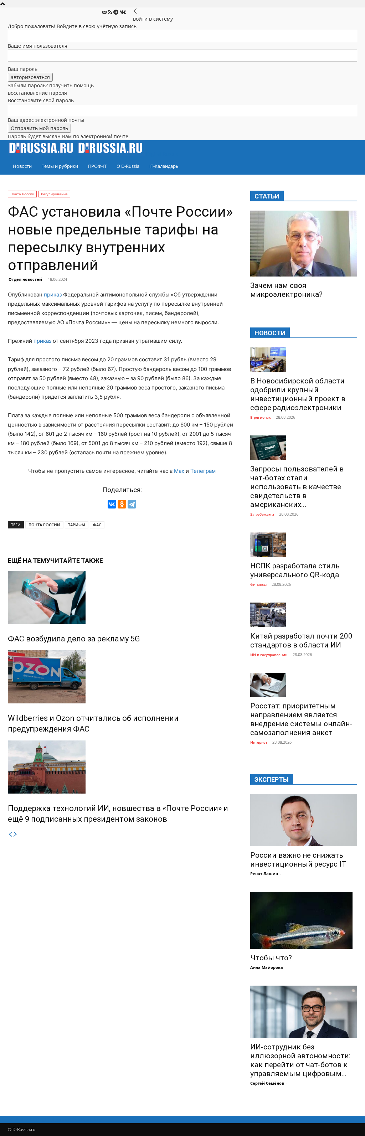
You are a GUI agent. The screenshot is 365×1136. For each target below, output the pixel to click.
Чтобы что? (271, 958)
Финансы (258, 584)
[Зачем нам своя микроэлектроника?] (303, 244)
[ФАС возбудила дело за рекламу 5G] (122, 597)
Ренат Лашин (264, 873)
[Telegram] (116, 12)
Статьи (267, 196)
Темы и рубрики (60, 166)
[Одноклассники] (122, 504)
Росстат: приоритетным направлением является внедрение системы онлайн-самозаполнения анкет (301, 719)
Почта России (22, 193)
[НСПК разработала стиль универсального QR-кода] (303, 544)
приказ (53, 294)
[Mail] (105, 12)
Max (179, 471)
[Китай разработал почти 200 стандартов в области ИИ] (303, 615)
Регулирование (54, 193)
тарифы (76, 524)
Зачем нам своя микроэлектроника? (286, 290)
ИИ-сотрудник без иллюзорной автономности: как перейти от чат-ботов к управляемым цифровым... (300, 1060)
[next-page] (15, 834)
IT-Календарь (164, 166)
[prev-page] (10, 834)
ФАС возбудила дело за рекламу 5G (74, 638)
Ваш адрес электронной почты (46, 120)
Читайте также (76, 560)
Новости (22, 166)
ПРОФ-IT (97, 166)
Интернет (258, 742)
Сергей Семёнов (267, 1083)
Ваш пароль (22, 69)
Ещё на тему (29, 560)
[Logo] (42, 153)
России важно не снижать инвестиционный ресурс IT (298, 859)
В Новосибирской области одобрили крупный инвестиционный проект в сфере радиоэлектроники (297, 394)
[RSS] (110, 12)
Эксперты (272, 779)
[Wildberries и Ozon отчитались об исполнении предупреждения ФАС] (122, 676)
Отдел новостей (25, 279)
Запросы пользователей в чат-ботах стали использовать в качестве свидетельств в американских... (297, 487)
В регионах (260, 417)
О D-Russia (128, 166)
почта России (44, 524)
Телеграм (203, 471)
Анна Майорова (266, 967)
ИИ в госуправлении (269, 654)
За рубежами (262, 514)
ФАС (97, 524)
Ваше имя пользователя (37, 45)
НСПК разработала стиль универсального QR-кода (295, 570)
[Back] (135, 11)
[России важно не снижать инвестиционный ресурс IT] (303, 820)
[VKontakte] (123, 12)
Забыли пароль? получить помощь (51, 85)
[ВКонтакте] (112, 504)
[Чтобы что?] (303, 920)
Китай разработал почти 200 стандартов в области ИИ (301, 640)
